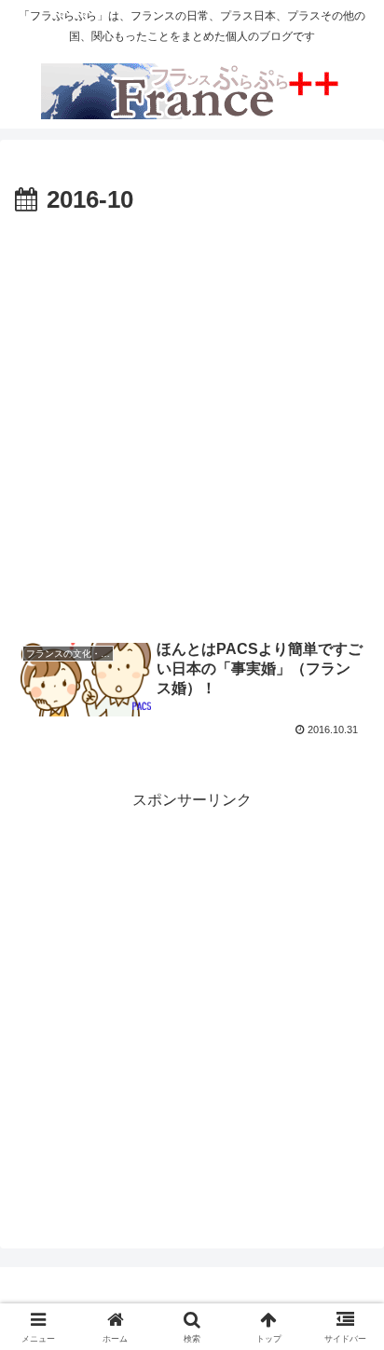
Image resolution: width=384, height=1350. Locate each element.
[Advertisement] (192, 422)
